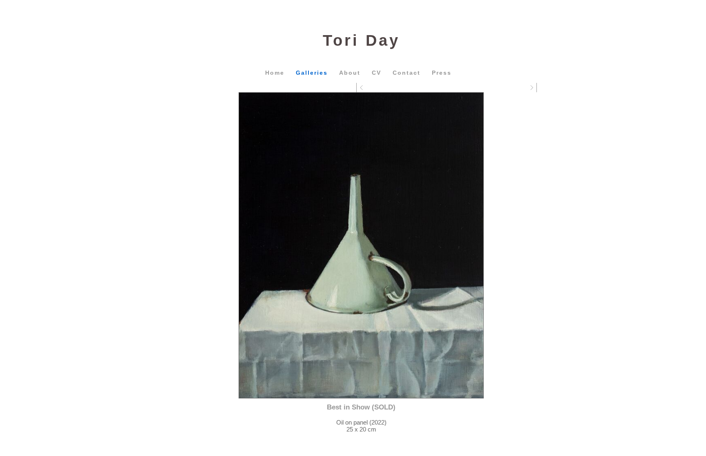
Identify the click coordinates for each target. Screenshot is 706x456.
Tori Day (361, 40)
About (349, 72)
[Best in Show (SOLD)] (361, 245)
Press (441, 72)
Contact (406, 72)
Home (274, 72)
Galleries (312, 72)
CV (376, 72)
